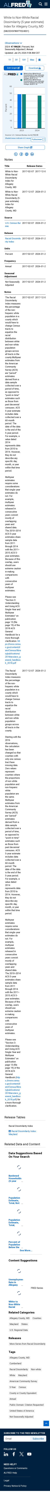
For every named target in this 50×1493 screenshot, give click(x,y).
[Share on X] (16, 154)
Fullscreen (37, 139)
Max (32, 60)
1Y (9, 60)
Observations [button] (12, 43)
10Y (24, 60)
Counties (37, 1318)
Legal (6, 1480)
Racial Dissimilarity (19, 1369)
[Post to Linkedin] (32, 154)
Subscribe (38, 1438)
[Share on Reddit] (26, 154)
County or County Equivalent (23, 1393)
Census (22, 1387)
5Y (16, 60)
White (12, 1375)
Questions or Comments (15, 1468)
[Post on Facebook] (21, 154)
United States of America (22, 1411)
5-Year (13, 1387)
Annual (13, 1399)
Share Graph (24, 147)
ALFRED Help (10, 1472)
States (24, 1324)
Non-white (36, 1369)
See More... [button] (26, 1250)
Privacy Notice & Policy (15, 1486)
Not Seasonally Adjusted (21, 1416)
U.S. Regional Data (19, 1330)
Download (34, 68)
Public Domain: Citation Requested (26, 1405)
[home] (17, 4)
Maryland (14, 1324)
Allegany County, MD (20, 1318)
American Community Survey (23, 1381)
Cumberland (15, 1363)
